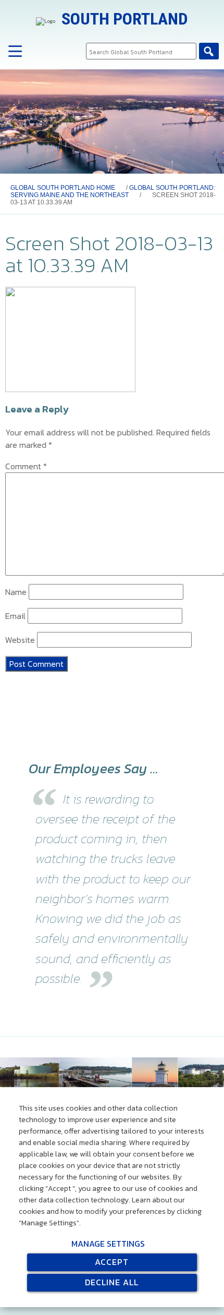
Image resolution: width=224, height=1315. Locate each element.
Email (15, 616)
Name (16, 592)
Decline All (112, 1282)
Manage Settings (108, 1243)
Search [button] (209, 51)
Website (20, 640)
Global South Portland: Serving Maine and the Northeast (112, 191)
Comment (26, 466)
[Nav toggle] (15, 52)
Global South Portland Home (62, 187)
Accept (112, 1262)
